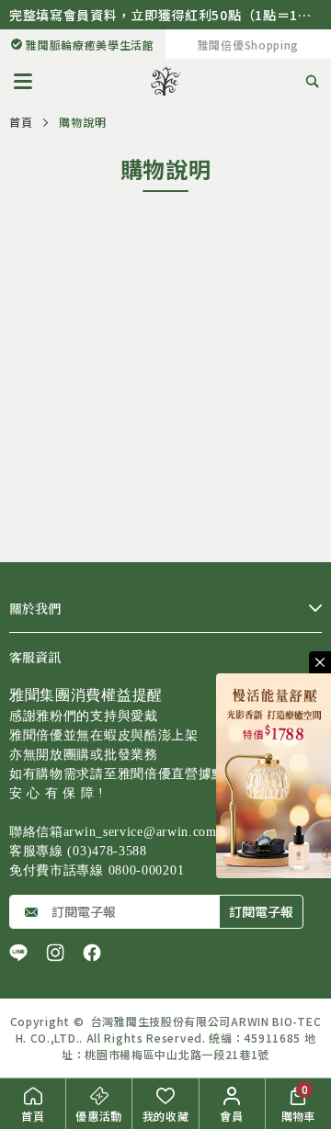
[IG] (55, 952)
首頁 (20, 122)
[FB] (92, 952)
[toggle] (320, 662)
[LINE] (18, 952)
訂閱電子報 (261, 911)
